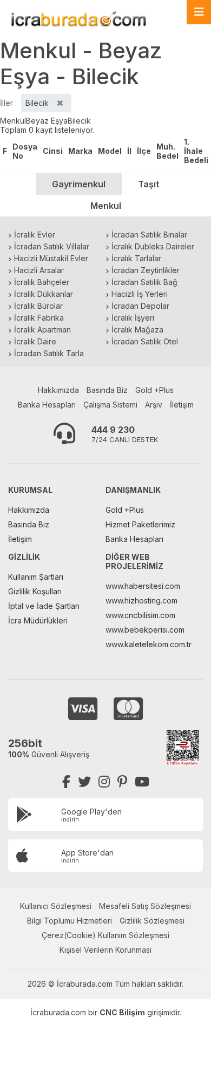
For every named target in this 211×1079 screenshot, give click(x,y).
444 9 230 (113, 429)
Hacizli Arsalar (39, 270)
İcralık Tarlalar (136, 258)
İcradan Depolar (140, 305)
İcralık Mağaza (137, 329)
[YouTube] (142, 782)
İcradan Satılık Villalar (51, 246)
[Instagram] (104, 782)
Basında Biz (107, 390)
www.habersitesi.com (143, 586)
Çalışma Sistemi (110, 404)
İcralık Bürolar (38, 305)
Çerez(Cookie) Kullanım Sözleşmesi (105, 935)
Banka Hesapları (47, 404)
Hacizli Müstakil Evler (51, 258)
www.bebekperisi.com (145, 629)
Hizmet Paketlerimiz (140, 524)
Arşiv (153, 404)
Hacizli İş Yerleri (139, 293)
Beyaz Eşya (47, 120)
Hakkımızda (58, 390)
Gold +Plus (154, 390)
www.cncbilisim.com (140, 615)
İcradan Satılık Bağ (144, 282)
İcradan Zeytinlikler (145, 270)
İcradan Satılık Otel (144, 341)
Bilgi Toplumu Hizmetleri (69, 920)
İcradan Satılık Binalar (149, 234)
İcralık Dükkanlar (43, 293)
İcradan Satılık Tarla (49, 353)
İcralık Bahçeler (41, 282)
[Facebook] (66, 782)
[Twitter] (84, 782)
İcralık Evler (34, 234)
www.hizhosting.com (141, 600)
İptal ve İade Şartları (44, 605)
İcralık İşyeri (132, 317)
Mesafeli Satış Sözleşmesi (145, 906)
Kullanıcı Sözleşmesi (55, 906)
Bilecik (79, 120)
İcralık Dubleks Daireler (152, 246)
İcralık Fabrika (39, 317)
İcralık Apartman (42, 329)
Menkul (13, 120)
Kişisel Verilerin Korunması (105, 949)
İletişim (182, 404)
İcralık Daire (35, 341)
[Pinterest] (122, 782)
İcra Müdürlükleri (38, 620)
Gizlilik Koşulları (35, 591)
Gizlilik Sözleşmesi (152, 920)
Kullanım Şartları (35, 576)
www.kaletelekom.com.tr (149, 644)
